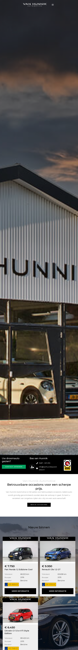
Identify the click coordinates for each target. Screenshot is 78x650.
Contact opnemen (13, 466)
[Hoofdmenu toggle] (52, 4)
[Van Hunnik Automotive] (35, 4)
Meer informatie (20, 591)
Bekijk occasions (39, 504)
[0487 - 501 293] (43, 463)
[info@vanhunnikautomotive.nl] (47, 468)
